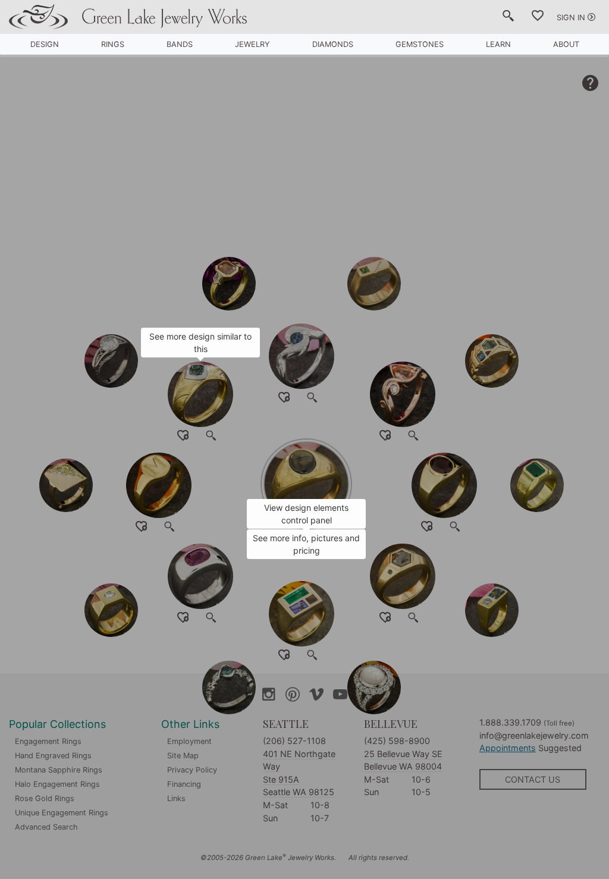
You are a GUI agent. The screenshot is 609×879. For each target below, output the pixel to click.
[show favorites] (537, 18)
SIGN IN (571, 17)
